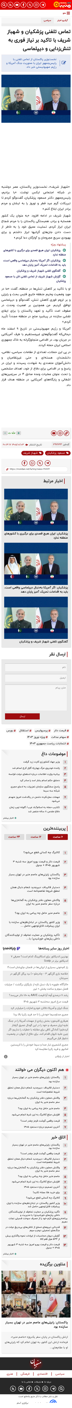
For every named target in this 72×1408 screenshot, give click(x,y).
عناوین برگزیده (53, 1264)
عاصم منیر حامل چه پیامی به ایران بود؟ (37, 913)
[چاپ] (60, 433)
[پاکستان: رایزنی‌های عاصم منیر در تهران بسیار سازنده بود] (36, 1294)
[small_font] (5, 433)
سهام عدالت (58, 737)
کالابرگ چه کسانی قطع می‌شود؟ (41, 852)
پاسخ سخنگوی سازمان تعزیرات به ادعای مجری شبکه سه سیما (35, 789)
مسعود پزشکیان (56, 453)
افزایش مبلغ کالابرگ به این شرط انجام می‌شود (36, 1114)
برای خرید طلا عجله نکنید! (46, 1192)
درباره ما (47, 1382)
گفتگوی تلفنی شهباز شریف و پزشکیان (38, 271)
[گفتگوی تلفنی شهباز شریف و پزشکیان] (36, 618)
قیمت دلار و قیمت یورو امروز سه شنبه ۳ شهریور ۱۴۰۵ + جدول (36, 863)
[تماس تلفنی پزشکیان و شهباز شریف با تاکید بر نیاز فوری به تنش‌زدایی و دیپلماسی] (48, 463)
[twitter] (40, 463)
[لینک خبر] (66, 433)
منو (64, 13)
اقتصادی (43, 1374)
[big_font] (18, 433)
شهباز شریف (30, 453)
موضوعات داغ (53, 754)
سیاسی (60, 1374)
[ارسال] (54, 433)
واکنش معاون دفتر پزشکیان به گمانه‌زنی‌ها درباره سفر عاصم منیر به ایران (35, 902)
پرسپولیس (41, 730)
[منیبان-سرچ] (61, 1389)
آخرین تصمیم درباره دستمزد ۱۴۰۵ (42, 1127)
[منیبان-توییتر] (30, 5)
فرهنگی (25, 1374)
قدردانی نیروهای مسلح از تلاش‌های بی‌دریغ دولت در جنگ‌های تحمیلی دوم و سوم (32, 1229)
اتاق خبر (58, 1137)
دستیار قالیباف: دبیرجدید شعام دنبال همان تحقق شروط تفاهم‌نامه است (35, 889)
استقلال (24, 730)
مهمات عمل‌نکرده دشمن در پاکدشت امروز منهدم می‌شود (34, 799)
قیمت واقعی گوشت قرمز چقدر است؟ (40, 1121)
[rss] (10, 5)
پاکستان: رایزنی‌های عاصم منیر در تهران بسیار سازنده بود (36, 1079)
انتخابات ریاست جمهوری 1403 (48, 743)
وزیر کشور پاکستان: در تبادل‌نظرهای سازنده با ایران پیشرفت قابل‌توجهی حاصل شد (33, 1205)
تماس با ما (26, 1382)
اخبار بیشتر (8, 818)
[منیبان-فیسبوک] (23, 5)
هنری (10, 1374)
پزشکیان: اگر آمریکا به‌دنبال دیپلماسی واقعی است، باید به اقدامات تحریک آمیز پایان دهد (36, 590)
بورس (9, 730)
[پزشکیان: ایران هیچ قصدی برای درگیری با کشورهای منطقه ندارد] (36, 510)
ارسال (22, 716)
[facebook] (24, 463)
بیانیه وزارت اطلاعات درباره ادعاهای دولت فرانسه (34, 774)
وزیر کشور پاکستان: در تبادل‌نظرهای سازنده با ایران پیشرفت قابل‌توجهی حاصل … (34, 924)
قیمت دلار (60, 730)
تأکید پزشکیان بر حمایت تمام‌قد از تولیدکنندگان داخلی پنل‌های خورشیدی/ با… (32, 937)
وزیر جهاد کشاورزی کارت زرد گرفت (41, 762)
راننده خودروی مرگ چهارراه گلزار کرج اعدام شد (36, 768)
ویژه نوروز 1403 (36, 737)
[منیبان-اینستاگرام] (36, 5)
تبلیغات (37, 1382)
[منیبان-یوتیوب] (17, 5)
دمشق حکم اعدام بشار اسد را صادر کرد (40, 780)
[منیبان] (62, 5)
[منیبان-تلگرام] (43, 5)
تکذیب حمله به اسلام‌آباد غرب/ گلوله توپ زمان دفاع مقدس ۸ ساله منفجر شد (34, 809)
